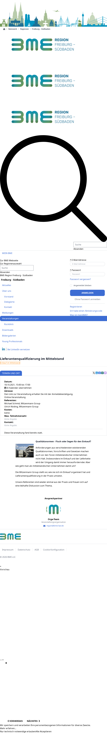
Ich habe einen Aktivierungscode (86, 310)
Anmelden (87, 292)
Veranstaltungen (10, 318)
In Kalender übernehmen (19, 387)
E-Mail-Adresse (78, 260)
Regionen (24, 29)
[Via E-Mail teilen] (105, 373)
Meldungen (7, 312)
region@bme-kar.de (55, 525)
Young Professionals (12, 341)
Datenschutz (24, 549)
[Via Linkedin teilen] (97, 373)
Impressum (7, 549)
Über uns (6, 290)
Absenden (78, 248)
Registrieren (76, 306)
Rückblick (9, 324)
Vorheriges (16, 721)
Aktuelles (6, 285)
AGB (37, 549)
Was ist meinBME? (79, 315)
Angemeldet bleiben (82, 285)
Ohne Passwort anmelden (87, 299)
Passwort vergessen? (80, 279)
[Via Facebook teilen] (99, 373)
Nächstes (33, 721)
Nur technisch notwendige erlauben (18, 731)
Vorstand (8, 296)
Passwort (75, 270)
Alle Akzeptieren (44, 731)
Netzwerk (12, 29)
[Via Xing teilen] (102, 373)
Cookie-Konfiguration (53, 549)
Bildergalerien (9, 335)
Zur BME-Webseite (9, 260)
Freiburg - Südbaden (41, 29)
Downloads (7, 330)
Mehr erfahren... (8, 728)
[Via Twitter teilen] (94, 373)
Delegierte (9, 301)
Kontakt (8, 307)
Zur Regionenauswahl (11, 263)
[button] (53, 188)
